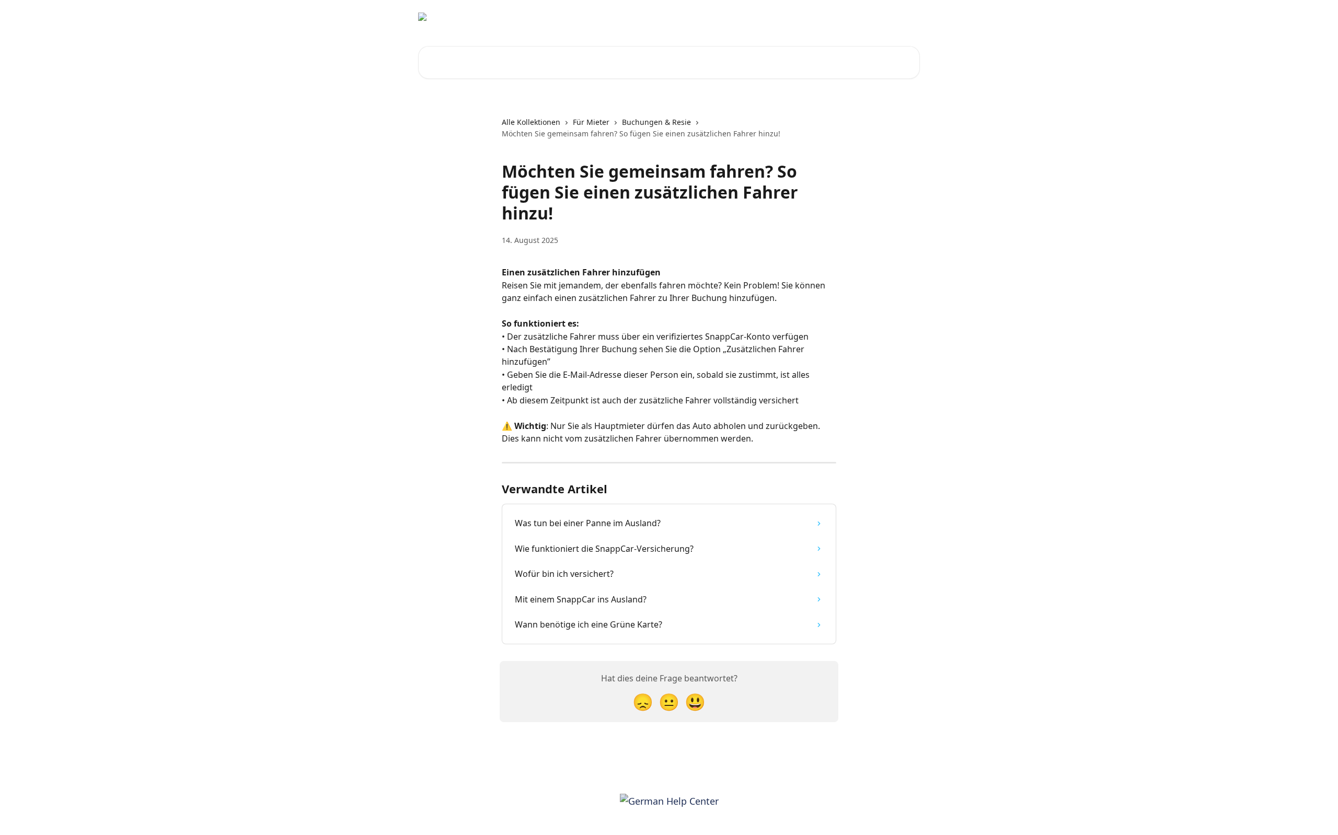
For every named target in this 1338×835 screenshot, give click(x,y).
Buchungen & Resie (656, 122)
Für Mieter (591, 122)
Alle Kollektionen (531, 122)
